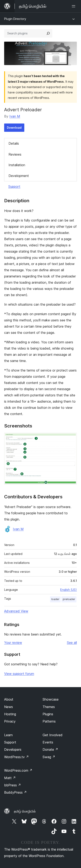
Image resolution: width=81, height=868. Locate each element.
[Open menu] (74, 6)
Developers (12, 749)
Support (14, 186)
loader (55, 599)
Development (19, 176)
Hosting (10, 714)
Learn (8, 735)
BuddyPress (15, 792)
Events (48, 742)
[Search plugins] (48, 33)
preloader (69, 599)
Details (14, 143)
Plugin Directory (15, 19)
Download (14, 127)
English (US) (68, 589)
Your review (13, 642)
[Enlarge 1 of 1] (71, 438)
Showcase (51, 699)
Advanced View (16, 611)
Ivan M (14, 116)
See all (72, 642)
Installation (17, 165)
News (8, 707)
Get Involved (53, 735)
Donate (50, 749)
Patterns (49, 721)
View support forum (19, 674)
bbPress (12, 785)
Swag (49, 757)
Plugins (48, 714)
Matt (10, 778)
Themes (49, 707)
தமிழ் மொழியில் (25, 811)
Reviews (15, 154)
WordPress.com (18, 770)
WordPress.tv (16, 757)
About (8, 699)
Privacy (10, 721)
